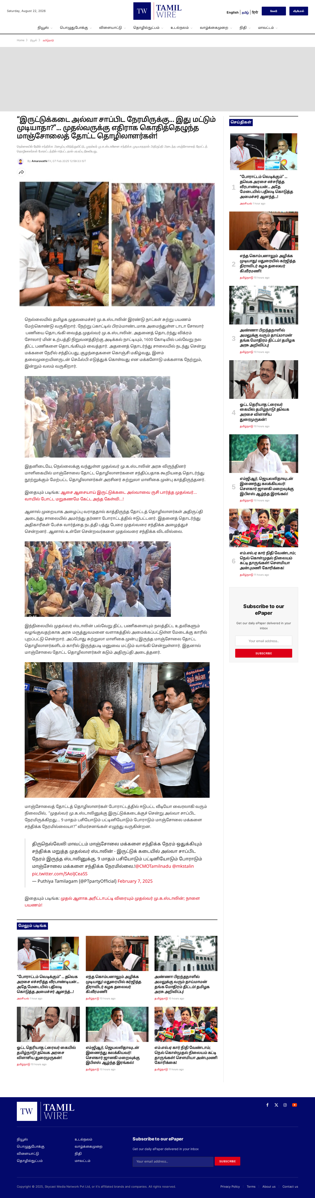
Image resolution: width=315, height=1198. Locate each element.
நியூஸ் (43, 28)
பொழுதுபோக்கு (74, 28)
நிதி (243, 28)
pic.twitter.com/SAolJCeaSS (59, 874)
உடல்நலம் (180, 28)
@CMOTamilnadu (153, 866)
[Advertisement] (157, 79)
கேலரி (273, 11)
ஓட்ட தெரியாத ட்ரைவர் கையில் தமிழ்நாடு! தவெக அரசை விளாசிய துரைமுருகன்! (46, 1053)
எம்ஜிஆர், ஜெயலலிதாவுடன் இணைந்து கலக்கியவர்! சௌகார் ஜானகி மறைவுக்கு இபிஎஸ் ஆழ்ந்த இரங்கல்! (113, 1055)
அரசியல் (23, 998)
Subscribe (264, 653)
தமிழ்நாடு (92, 998)
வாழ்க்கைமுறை (214, 28)
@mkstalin (183, 866)
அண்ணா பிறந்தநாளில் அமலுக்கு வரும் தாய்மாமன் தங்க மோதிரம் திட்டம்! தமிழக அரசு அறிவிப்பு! (182, 984)
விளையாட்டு (110, 28)
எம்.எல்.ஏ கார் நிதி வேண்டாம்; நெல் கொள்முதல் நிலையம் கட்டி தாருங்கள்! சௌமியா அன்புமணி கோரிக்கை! (186, 1055)
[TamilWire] (157, 11)
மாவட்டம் (266, 28)
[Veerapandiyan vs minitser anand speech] (48, 953)
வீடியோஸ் (298, 11)
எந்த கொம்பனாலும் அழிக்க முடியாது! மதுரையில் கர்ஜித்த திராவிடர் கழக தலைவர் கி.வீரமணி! (113, 984)
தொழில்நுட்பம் (146, 28)
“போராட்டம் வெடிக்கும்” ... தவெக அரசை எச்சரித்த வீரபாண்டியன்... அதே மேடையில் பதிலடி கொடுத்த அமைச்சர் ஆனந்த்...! (48, 984)
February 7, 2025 (135, 881)
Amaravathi (39, 161)
